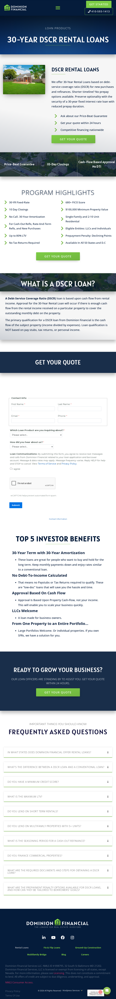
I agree (16, 469)
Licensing (59, 973)
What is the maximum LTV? (25, 796)
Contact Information (58, 519)
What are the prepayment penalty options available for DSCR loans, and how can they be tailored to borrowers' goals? (54, 889)
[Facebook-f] (63, 937)
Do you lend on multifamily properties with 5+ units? (44, 826)
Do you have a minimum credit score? (33, 781)
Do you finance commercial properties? (35, 855)
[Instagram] (72, 937)
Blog (63, 954)
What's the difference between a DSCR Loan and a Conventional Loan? (56, 767)
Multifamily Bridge (36, 954)
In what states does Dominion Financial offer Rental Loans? (49, 752)
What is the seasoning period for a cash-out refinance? (46, 841)
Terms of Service (47, 463)
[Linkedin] (44, 937)
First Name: (17, 404)
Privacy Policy (69, 463)
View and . (58, 459)
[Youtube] (53, 937)
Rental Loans (22, 947)
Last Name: (64, 404)
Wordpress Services (71, 990)
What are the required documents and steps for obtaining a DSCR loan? (53, 871)
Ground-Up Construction (88, 947)
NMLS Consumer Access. (19, 982)
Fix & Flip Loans (52, 947)
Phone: (62, 416)
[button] (57, 7)
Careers (85, 954)
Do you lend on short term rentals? (33, 811)
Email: (14, 416)
